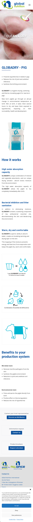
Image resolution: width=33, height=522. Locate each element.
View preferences (17, 515)
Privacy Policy (20, 519)
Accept (17, 505)
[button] (30, 489)
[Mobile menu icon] (29, 5)
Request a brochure (16, 448)
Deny (16, 510)
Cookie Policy (12, 519)
